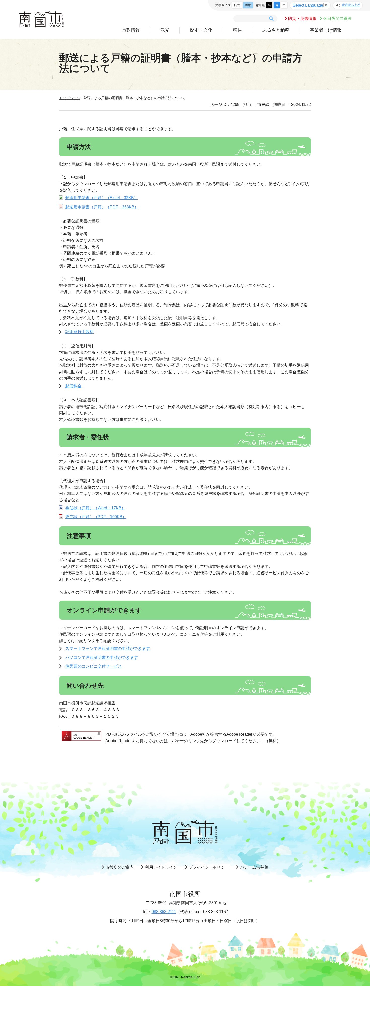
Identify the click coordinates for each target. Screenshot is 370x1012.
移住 (237, 30)
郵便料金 (73, 386)
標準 (248, 5)
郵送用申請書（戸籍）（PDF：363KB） (101, 207)
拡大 (237, 5)
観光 (164, 30)
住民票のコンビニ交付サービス (93, 666)
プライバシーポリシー (209, 867)
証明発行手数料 (79, 332)
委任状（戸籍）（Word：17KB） (95, 508)
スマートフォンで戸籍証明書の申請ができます (107, 648)
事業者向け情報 (326, 30)
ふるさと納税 (275, 30)
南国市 (41, 19)
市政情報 (131, 30)
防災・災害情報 (302, 18)
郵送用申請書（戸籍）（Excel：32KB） (101, 198)
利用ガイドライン (161, 867)
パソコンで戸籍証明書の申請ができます (101, 657)
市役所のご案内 (119, 867)
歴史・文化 (201, 30)
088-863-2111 (164, 911)
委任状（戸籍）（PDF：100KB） (95, 517)
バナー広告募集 (254, 867)
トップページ (69, 98)
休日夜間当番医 (337, 18)
